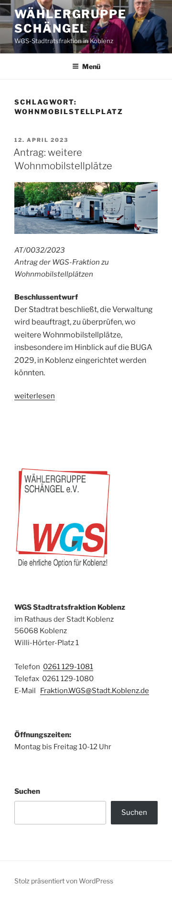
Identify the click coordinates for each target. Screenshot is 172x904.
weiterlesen (34, 396)
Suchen (27, 791)
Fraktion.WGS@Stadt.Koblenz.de (94, 690)
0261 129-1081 (68, 666)
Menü (91, 66)
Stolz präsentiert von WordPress (63, 881)
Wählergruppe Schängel (70, 21)
